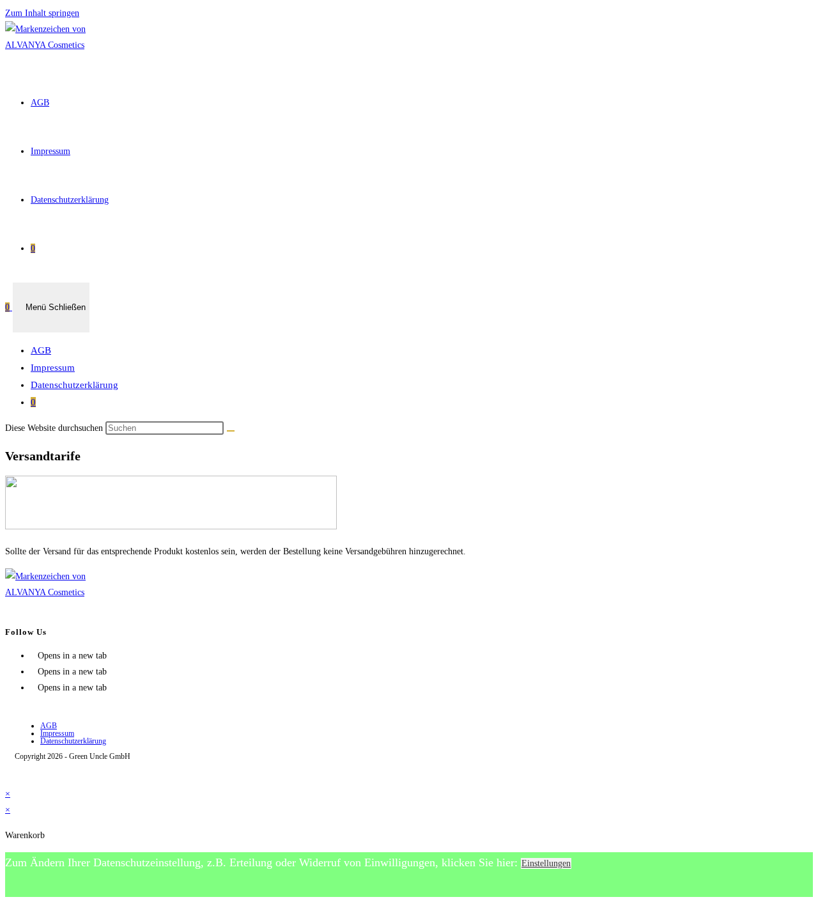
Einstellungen (546, 863)
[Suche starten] (230, 431)
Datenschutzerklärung (74, 385)
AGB (41, 350)
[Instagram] (34, 671)
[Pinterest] (34, 687)
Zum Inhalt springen (42, 13)
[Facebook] (34, 655)
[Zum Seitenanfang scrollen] (8, 778)
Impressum (53, 367)
